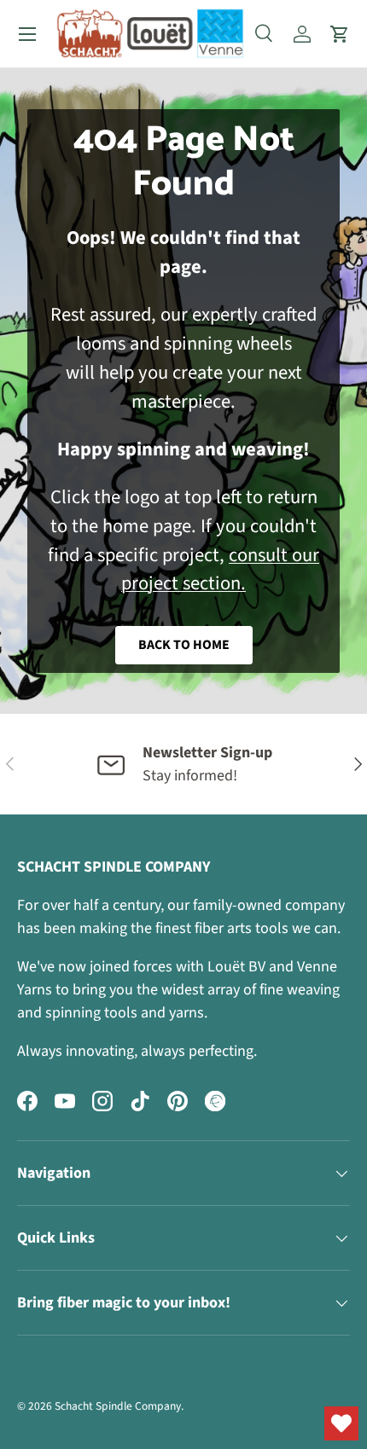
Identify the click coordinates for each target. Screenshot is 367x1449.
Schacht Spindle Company (118, 1406)
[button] (339, 34)
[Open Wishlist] (341, 1423)
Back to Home (184, 644)
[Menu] (27, 34)
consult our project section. (220, 570)
